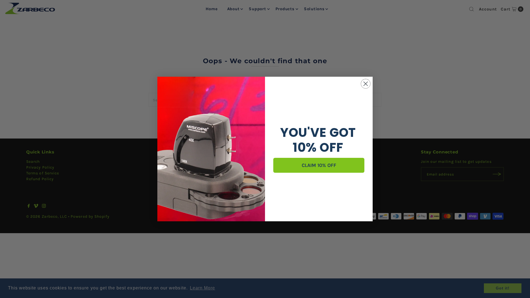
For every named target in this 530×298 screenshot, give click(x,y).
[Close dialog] (365, 84)
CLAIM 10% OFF (319, 165)
